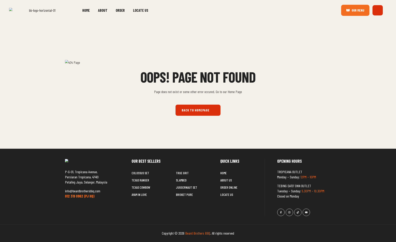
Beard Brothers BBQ (197, 233)
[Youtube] (306, 212)
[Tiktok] (298, 212)
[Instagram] (289, 212)
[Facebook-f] (281, 212)
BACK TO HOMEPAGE (196, 110)
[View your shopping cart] (377, 10)
